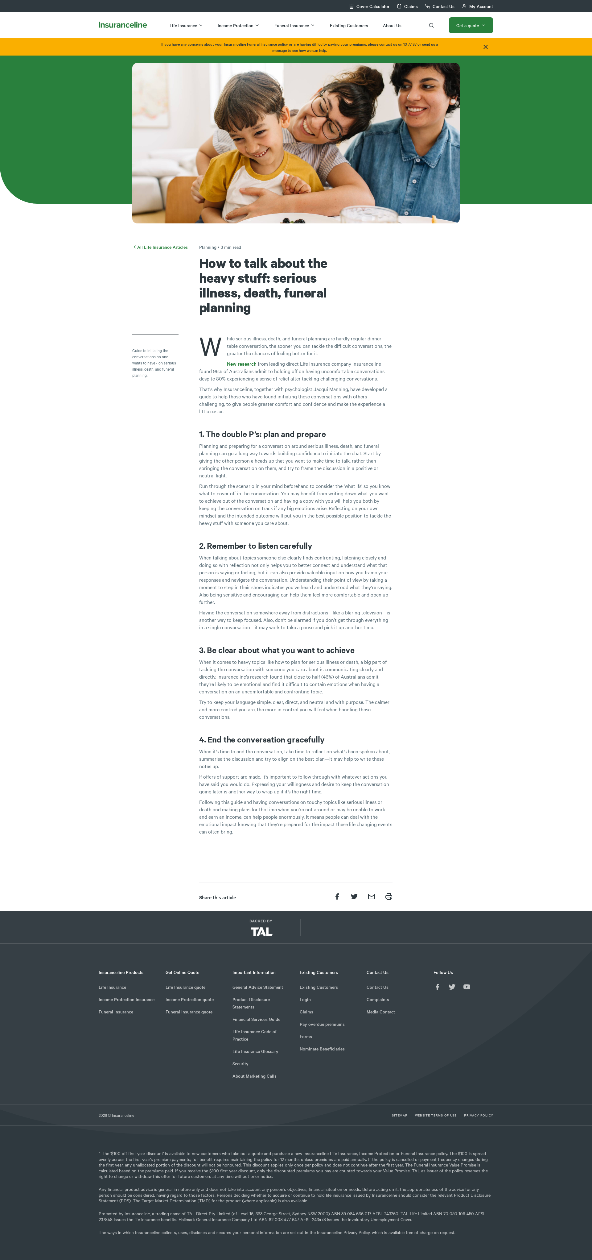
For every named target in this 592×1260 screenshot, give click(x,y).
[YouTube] (467, 987)
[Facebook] (437, 987)
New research (242, 363)
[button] (335, 930)
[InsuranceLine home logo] (123, 25)
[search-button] (431, 25)
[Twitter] (452, 987)
